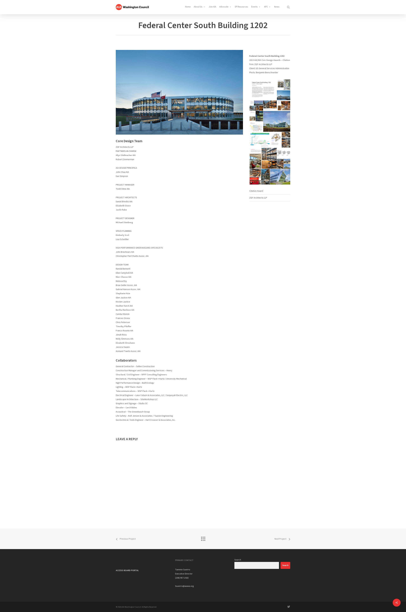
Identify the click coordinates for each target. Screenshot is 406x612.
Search (237, 559)
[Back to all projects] (203, 538)
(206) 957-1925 (182, 578)
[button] (263, 90)
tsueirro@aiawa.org (184, 586)
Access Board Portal (127, 570)
